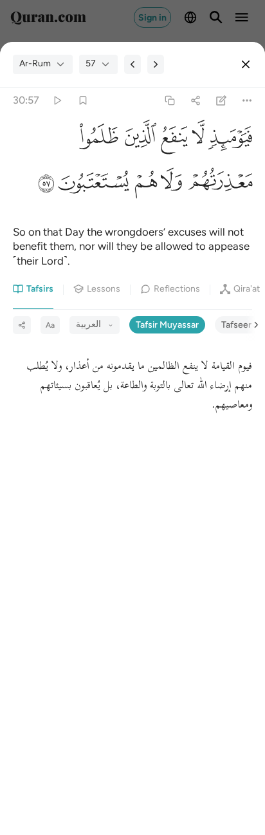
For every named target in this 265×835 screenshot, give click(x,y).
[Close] (246, 64)
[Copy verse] (169, 100)
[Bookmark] (82, 100)
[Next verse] (155, 64)
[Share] (195, 100)
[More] (247, 100)
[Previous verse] (132, 64)
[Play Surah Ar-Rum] (57, 100)
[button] (228, 139)
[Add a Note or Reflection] (221, 100)
